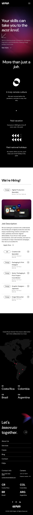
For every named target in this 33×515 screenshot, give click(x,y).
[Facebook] (12, 502)
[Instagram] (16, 502)
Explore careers (24, 476)
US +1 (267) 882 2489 (6, 474)
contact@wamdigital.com (7, 477)
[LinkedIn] (20, 502)
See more (5, 48)
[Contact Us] (25, 432)
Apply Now (7, 245)
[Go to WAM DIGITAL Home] (5, 3)
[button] (29, 3)
